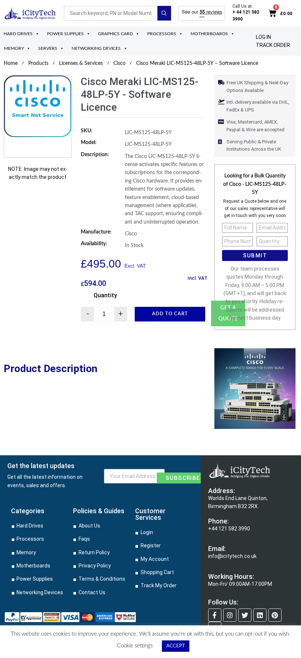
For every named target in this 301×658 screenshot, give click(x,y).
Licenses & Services (81, 63)
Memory (14, 48)
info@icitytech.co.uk (232, 556)
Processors (161, 34)
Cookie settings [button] (135, 645)
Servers (47, 48)
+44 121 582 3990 (229, 529)
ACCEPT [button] (175, 646)
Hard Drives (18, 34)
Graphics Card (115, 34)
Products (38, 63)
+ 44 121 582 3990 (245, 16)
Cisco (119, 63)
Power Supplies (65, 34)
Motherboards (209, 34)
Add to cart (170, 314)
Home (11, 63)
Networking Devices (96, 48)
